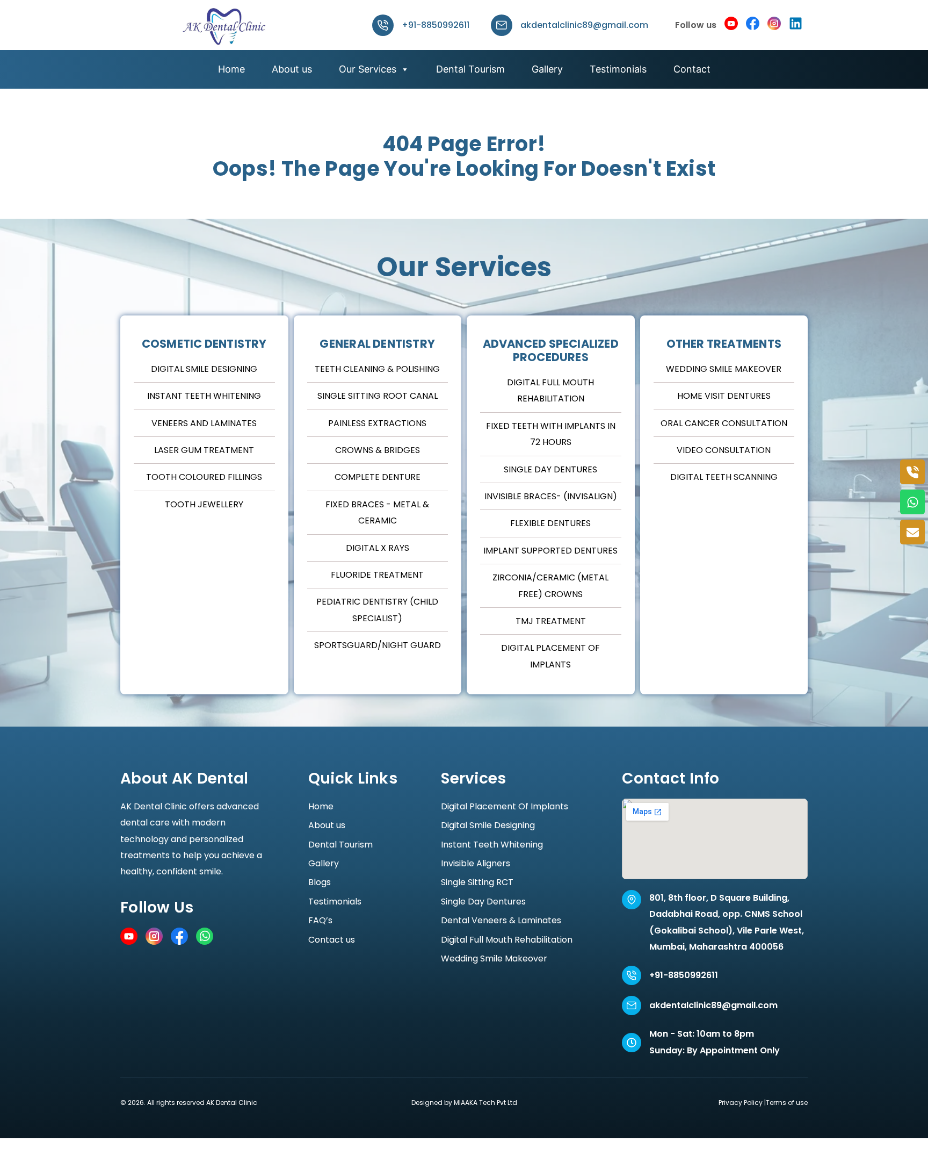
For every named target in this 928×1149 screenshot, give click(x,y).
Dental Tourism (470, 69)
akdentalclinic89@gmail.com (584, 25)
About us (292, 69)
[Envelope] (912, 532)
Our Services (367, 69)
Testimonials (618, 69)
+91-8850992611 (435, 25)
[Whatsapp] (912, 502)
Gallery (547, 69)
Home (231, 69)
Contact (692, 69)
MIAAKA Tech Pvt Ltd (485, 1102)
